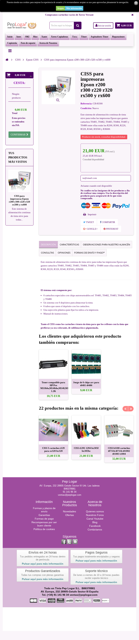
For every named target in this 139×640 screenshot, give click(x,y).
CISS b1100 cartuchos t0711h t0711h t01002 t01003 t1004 (119, 451)
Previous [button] (125, 408)
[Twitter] (69, 541)
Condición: (86, 108)
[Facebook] (63, 541)
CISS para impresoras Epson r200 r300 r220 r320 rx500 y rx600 (19, 200)
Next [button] (131, 408)
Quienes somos (95, 511)
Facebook (95, 525)
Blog (94, 522)
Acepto (60, 8)
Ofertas (69, 515)
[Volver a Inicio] (6, 59)
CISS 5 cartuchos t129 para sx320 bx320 (53, 449)
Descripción (48, 244)
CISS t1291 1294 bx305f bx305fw (86, 449)
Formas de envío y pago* (89, 252)
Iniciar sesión (104, 25)
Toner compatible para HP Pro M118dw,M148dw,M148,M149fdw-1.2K (57, 386)
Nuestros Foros (95, 515)
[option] (53, 375)
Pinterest (112, 228)
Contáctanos (95, 529)
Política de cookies (44, 529)
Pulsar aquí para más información (42, 563)
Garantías (44, 515)
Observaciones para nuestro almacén (106, 244)
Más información (74, 8)
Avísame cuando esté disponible (96, 185)
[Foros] (75, 541)
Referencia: (86, 103)
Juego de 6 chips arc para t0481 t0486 (86, 384)
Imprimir (92, 214)
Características (69, 244)
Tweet (89, 222)
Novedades (69, 511)
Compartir (108, 222)
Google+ (92, 228)
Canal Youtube (95, 518)
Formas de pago (44, 518)
